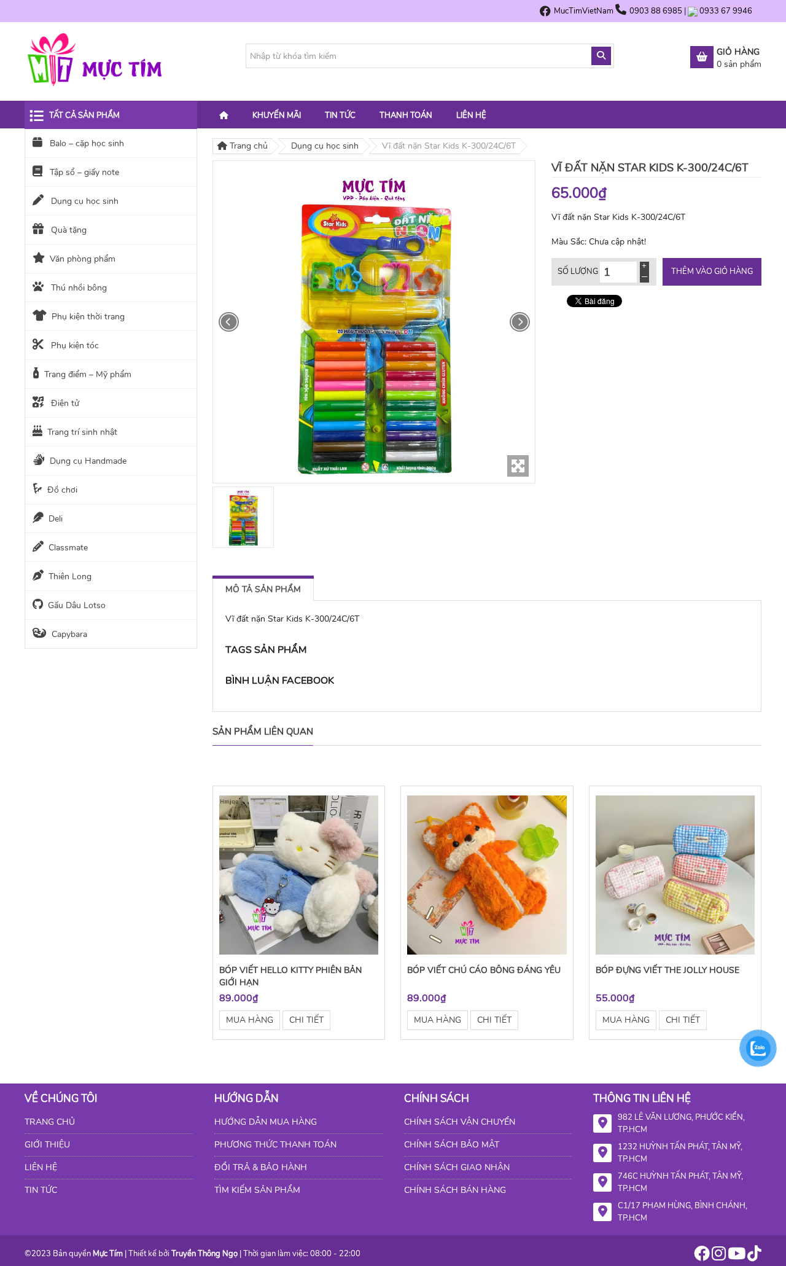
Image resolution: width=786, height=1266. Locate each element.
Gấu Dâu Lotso (77, 605)
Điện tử (64, 403)
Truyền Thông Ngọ (204, 1253)
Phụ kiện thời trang (88, 316)
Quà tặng (68, 230)
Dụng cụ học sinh (84, 201)
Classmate (68, 547)
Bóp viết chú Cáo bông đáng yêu (484, 970)
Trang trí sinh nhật (82, 432)
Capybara (69, 634)
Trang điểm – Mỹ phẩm (87, 374)
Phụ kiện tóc (74, 345)
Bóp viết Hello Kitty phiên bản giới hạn (290, 976)
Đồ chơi (62, 490)
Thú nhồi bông (78, 288)
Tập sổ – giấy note (83, 172)
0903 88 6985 (656, 11)
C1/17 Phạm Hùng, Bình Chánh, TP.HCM (682, 1212)
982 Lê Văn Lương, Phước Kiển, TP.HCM (681, 1123)
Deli (56, 519)
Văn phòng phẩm (82, 259)
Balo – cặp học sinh (85, 143)
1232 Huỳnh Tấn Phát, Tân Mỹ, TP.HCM (680, 1153)
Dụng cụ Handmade (88, 461)
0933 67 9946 (725, 11)
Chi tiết (306, 1020)
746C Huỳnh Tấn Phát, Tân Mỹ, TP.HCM (680, 1182)
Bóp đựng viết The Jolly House (667, 970)
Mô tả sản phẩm (263, 589)
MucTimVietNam (583, 11)
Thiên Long (70, 576)
